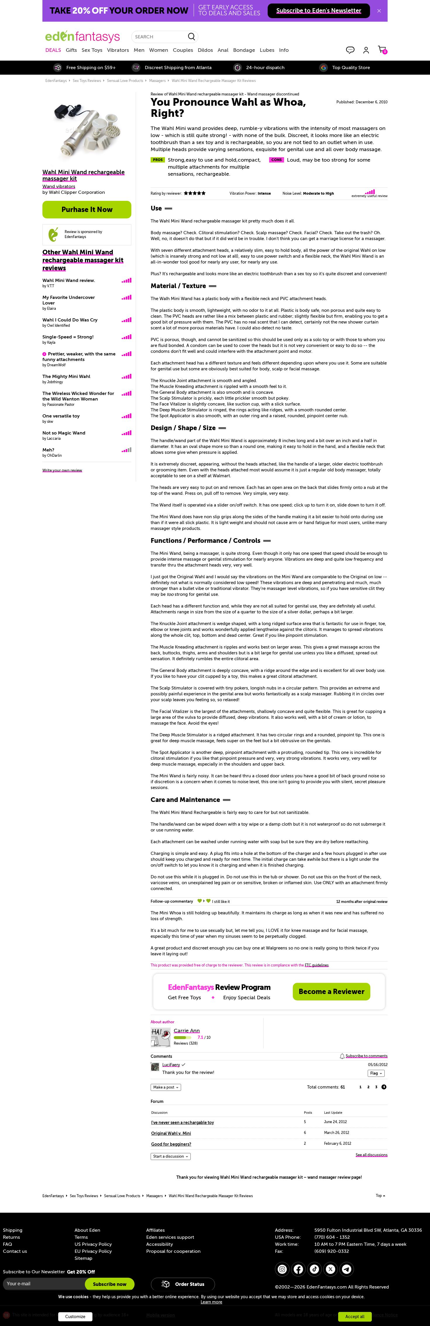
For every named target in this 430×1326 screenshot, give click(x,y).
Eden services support (170, 1237)
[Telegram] (346, 1269)
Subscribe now (109, 1284)
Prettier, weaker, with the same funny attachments (79, 356)
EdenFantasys (56, 81)
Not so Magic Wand (63, 433)
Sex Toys (92, 50)
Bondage (244, 50)
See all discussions (372, 1155)
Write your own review (62, 470)
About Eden (87, 1230)
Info (284, 50)
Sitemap (83, 1258)
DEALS (53, 50)
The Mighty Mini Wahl (66, 376)
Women (158, 50)
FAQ (7, 1244)
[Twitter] (330, 1269)
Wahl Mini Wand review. (68, 280)
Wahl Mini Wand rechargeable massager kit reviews (214, 81)
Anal (223, 50)
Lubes (267, 50)
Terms (81, 1237)
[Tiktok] (314, 1269)
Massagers (157, 81)
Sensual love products (125, 81)
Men (139, 50)
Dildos (205, 50)
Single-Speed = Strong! (68, 337)
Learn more (211, 1302)
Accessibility (159, 1244)
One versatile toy (61, 416)
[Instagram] (282, 1269)
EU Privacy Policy (93, 1251)
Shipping (12, 1230)
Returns (11, 1237)
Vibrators (118, 50)
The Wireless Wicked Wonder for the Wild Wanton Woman (78, 396)
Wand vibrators (58, 186)
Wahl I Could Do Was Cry (69, 320)
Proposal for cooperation (173, 1251)
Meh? (48, 450)
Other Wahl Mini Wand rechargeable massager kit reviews (82, 260)
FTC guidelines (316, 965)
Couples (183, 50)
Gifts (71, 50)
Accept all (354, 1317)
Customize (75, 1317)
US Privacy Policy (93, 1244)
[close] (379, 11)
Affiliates (155, 1230)
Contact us (15, 1251)
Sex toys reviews (87, 81)
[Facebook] (298, 1269)
